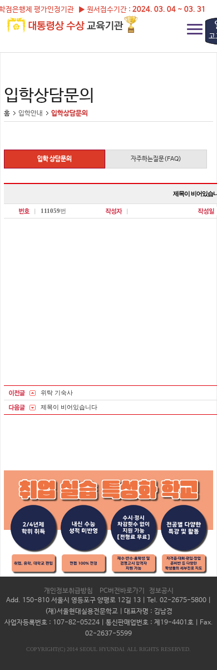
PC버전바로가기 (122, 591)
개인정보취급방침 (68, 591)
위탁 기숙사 (57, 392)
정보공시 (161, 591)
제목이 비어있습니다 (69, 407)
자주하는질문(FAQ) (156, 159)
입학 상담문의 (54, 159)
